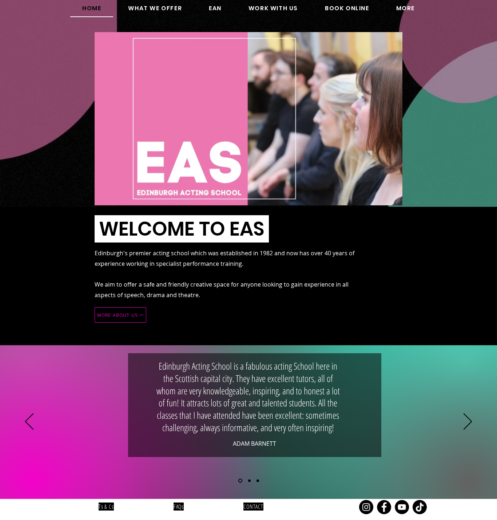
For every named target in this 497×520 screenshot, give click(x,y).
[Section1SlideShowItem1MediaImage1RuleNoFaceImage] (239, 480)
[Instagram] (366, 507)
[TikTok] (420, 507)
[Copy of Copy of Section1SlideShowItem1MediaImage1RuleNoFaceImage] (258, 480)
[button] (155, 8)
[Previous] (29, 422)
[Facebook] (384, 507)
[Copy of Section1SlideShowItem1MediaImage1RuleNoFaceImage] (249, 480)
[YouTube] (402, 507)
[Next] (468, 422)
